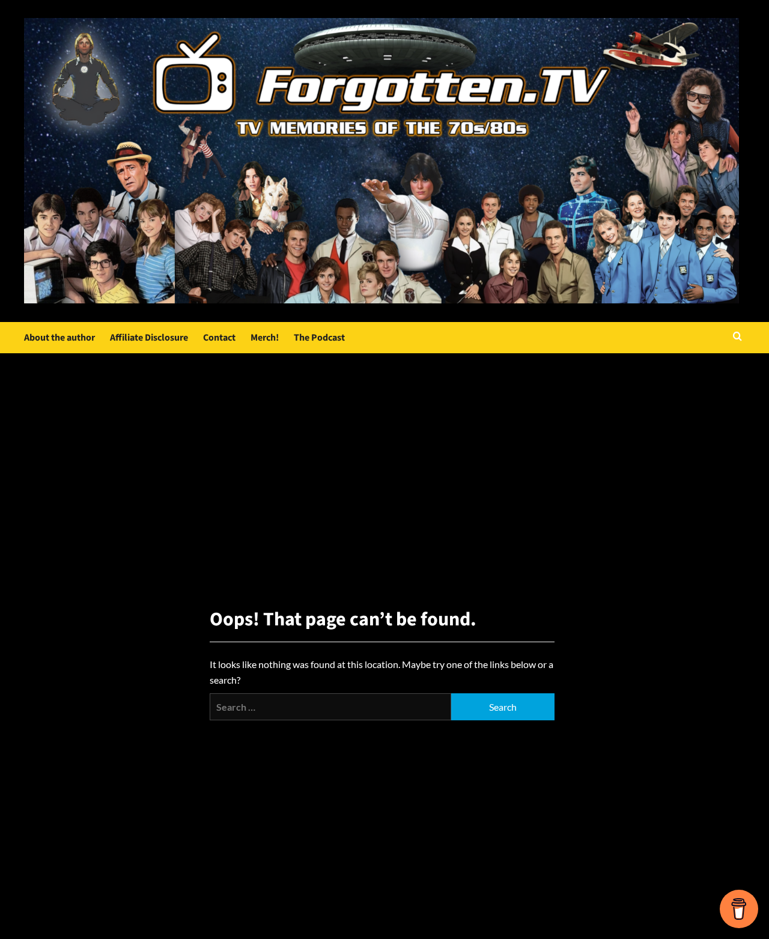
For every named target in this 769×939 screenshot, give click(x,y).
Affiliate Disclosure (149, 337)
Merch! (265, 337)
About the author (59, 337)
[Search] (737, 337)
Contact (219, 337)
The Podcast (319, 337)
